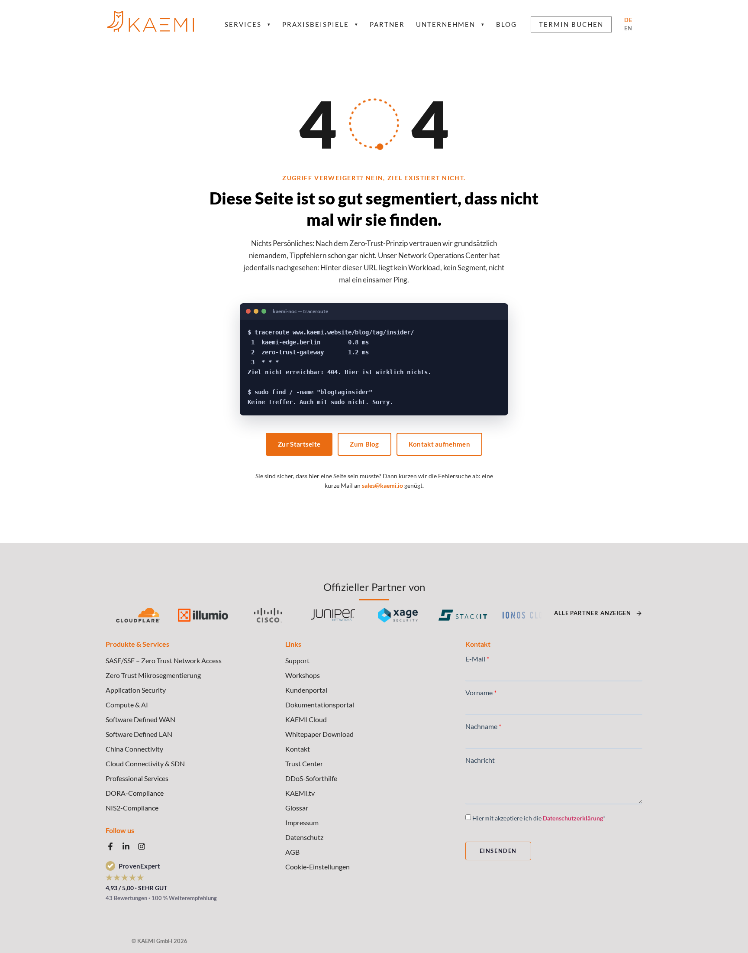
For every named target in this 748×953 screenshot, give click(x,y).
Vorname (479, 693)
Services (248, 24)
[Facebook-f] (110, 846)
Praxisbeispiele (320, 24)
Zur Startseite (299, 444)
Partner (387, 24)
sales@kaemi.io (382, 485)
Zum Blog (364, 444)
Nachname (481, 726)
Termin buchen (571, 24)
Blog (506, 24)
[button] (373, 867)
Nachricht (480, 760)
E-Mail (475, 659)
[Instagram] (141, 846)
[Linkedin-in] (126, 846)
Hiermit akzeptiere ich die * (539, 818)
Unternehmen (450, 24)
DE (628, 19)
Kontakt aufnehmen (439, 444)
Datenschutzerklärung (573, 818)
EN (628, 28)
